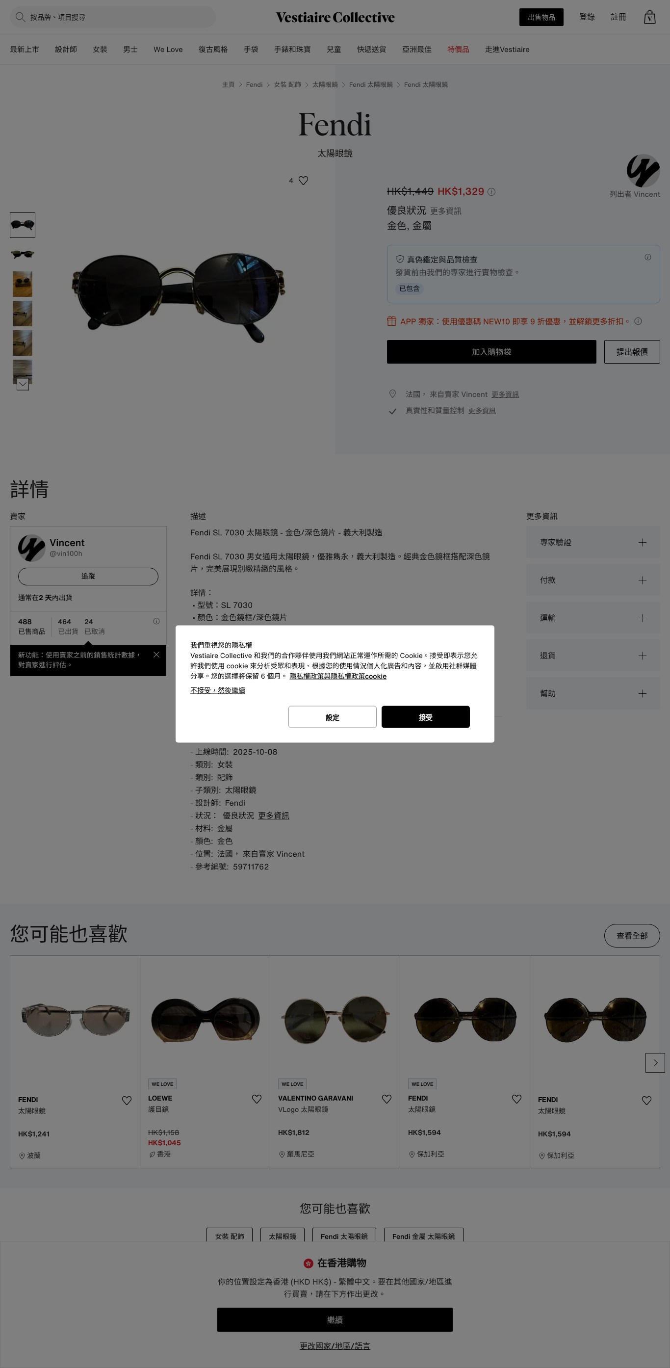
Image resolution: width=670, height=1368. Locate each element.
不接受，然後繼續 (217, 690)
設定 (332, 717)
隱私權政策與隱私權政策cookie (338, 676)
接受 (426, 717)
